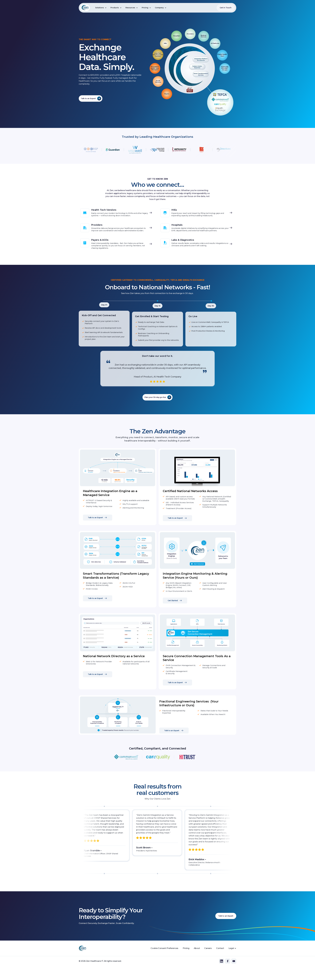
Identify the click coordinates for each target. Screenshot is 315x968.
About (197, 948)
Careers (208, 948)
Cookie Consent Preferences (164, 948)
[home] (85, 8)
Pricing (186, 948)
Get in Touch (225, 8)
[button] (101, 8)
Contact (220, 948)
